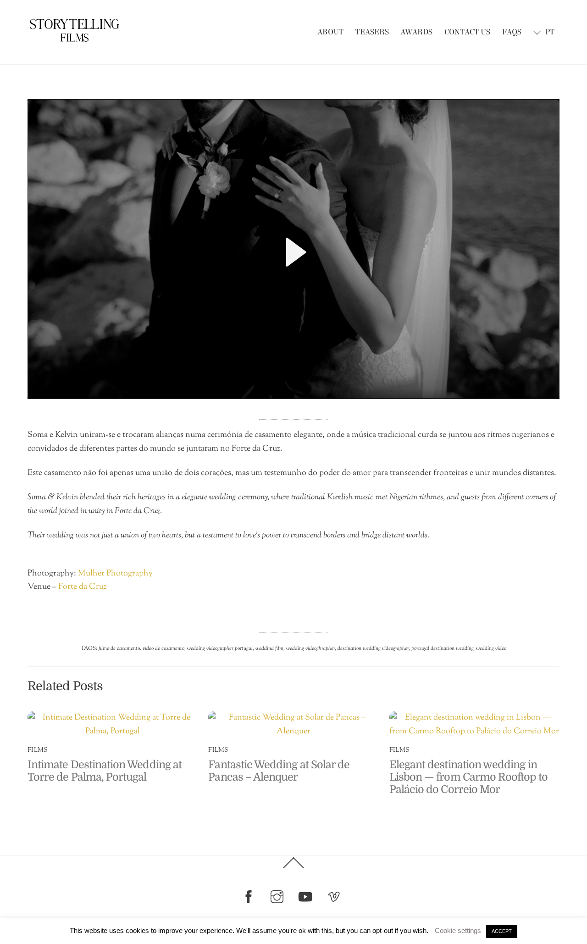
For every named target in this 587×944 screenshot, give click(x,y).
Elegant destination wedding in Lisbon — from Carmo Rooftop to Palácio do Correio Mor (468, 777)
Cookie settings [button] (458, 930)
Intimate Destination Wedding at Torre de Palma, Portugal (105, 771)
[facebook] (250, 896)
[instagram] (278, 896)
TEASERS (372, 32)
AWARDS (416, 32)
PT (548, 32)
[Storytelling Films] (75, 40)
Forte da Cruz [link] (82, 587)
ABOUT (330, 32)
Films (37, 750)
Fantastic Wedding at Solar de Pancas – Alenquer (278, 771)
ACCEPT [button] (502, 931)
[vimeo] (335, 896)
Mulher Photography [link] (115, 574)
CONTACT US (467, 32)
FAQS (511, 32)
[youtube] (307, 896)
